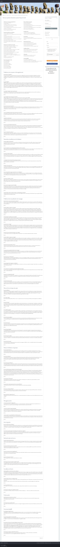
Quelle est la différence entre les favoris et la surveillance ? (31, 49)
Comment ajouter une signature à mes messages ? (10, 47)
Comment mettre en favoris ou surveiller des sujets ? (30, 50)
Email (47, 41)
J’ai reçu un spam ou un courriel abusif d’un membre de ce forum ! (32, 34)
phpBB (17, 168)
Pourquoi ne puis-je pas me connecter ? (9, 26)
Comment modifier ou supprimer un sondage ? (9, 50)
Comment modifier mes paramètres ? (8, 33)
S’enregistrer (50, 18)
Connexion (46, 18)
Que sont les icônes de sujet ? (7, 68)
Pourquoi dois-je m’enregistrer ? (8, 22)
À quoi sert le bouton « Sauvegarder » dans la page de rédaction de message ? (12, 55)
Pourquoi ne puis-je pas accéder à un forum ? (9, 51)
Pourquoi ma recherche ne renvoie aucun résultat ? (30, 43)
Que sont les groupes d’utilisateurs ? (28, 24)
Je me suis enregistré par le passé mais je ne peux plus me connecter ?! (12, 27)
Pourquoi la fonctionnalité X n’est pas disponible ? (30, 60)
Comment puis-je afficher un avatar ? (8, 39)
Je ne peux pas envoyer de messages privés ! (29, 32)
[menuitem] (2, 1)
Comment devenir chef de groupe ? (28, 26)
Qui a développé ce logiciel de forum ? (28, 59)
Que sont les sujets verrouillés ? (7, 67)
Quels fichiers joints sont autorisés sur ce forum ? (30, 55)
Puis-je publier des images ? (7, 63)
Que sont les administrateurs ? (27, 22)
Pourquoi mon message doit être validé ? (9, 56)
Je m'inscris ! (52, 60)
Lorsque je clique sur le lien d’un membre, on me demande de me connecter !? (13, 42)
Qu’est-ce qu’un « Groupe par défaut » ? (28, 28)
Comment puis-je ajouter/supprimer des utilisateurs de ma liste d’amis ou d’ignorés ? (33, 39)
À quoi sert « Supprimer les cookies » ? (8, 30)
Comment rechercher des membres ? (28, 45)
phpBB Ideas (40, 517)
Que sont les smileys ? (6, 62)
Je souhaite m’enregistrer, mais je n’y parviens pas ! (10, 24)
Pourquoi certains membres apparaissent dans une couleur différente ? (32, 27)
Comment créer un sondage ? (7, 48)
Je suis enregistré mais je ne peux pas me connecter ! (10, 25)
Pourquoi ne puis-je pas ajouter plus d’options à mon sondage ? (11, 49)
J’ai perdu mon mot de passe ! (7, 28)
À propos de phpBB (32, 513)
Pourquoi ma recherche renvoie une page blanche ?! (30, 44)
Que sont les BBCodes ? (6, 60)
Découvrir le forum (47, 32)
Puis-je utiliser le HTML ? (7, 61)
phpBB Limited (23, 512)
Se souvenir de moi (48, 26)
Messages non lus (47, 35)
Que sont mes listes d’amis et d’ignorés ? (29, 37)
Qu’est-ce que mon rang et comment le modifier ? (10, 40)
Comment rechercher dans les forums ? (28, 42)
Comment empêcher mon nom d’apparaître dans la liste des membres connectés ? (12, 35)
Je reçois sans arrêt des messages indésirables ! (29, 33)
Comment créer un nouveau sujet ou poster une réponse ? (11, 45)
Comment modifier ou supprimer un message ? (9, 46)
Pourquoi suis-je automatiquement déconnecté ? (10, 29)
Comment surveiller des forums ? (28, 51)
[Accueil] (3, 6)
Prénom (48, 45)
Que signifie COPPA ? (6, 23)
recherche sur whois (12, 524)
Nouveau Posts (47, 33)
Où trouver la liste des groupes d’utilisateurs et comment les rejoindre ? (32, 25)
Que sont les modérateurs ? (27, 23)
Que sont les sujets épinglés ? (7, 66)
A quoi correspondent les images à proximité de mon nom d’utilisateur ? (13, 38)
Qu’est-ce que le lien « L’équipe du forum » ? (29, 29)
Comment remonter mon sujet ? (8, 57)
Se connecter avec (52, 63)
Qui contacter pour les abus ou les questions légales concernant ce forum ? (33, 61)
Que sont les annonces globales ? (8, 64)
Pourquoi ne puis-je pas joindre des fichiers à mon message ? (11, 52)
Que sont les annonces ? (7, 65)
